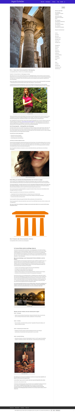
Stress (56, 59)
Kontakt (61, 1)
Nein (54, 410)
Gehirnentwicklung (58, 54)
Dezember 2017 (57, 42)
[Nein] (73, 410)
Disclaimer (22, 407)
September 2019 (58, 37)
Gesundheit (26, 71)
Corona (22, 71)
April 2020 (57, 34)
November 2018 (57, 39)
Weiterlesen (58, 410)
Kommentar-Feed (58, 67)
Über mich (42, 1)
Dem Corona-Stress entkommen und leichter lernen (59, 17)
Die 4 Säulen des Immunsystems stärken (21, 239)
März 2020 (57, 36)
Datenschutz (17, 407)
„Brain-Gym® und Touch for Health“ (28, 121)
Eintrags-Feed (57, 65)
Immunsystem (30, 71)
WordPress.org (57, 68)
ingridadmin (13, 71)
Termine (53, 1)
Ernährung (57, 53)
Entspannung (57, 51)
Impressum (12, 407)
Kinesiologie (48, 1)
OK (51, 410)
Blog (58, 1)
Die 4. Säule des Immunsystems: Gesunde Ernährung (59, 13)
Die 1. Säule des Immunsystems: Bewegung (22, 70)
